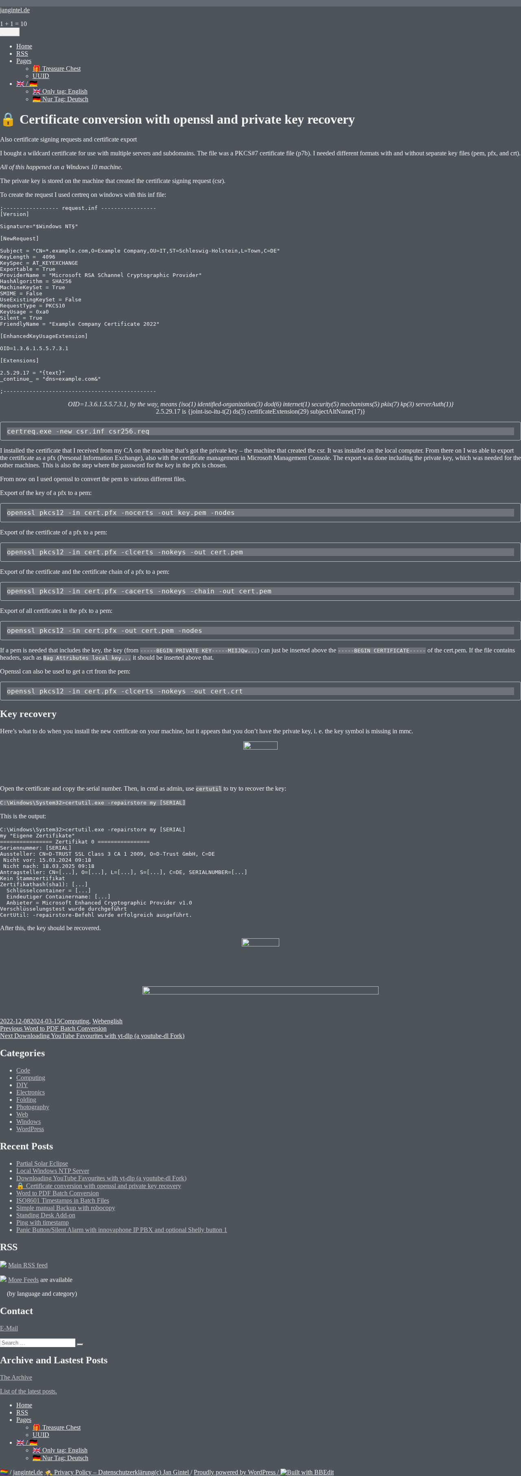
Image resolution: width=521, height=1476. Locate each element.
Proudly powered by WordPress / (237, 1472)
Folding (26, 1099)
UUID (41, 75)
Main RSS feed (28, 1265)
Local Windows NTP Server (52, 1170)
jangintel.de (15, 10)
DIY (22, 1084)
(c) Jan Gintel (172, 1472)
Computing (74, 1021)
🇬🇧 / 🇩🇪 (26, 83)
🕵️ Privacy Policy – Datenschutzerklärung (99, 1472)
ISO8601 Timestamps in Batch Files (62, 1200)
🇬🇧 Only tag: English (60, 91)
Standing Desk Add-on (45, 1215)
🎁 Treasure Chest (57, 68)
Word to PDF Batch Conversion (57, 1193)
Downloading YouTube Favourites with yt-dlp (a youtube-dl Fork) (101, 1178)
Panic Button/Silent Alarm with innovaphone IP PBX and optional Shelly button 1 (121, 1229)
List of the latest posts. (28, 1391)
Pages (23, 60)
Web (98, 1021)
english (113, 1021)
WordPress (30, 1128)
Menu (9, 32)
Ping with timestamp (42, 1222)
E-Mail (9, 1328)
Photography (32, 1106)
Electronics (30, 1092)
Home (24, 46)
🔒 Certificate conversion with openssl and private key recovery (98, 1185)
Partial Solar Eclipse (42, 1163)
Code (23, 1070)
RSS (22, 53)
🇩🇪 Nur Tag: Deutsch (60, 99)
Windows (28, 1121)
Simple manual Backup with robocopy (65, 1207)
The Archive (16, 1377)
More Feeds (23, 1279)
